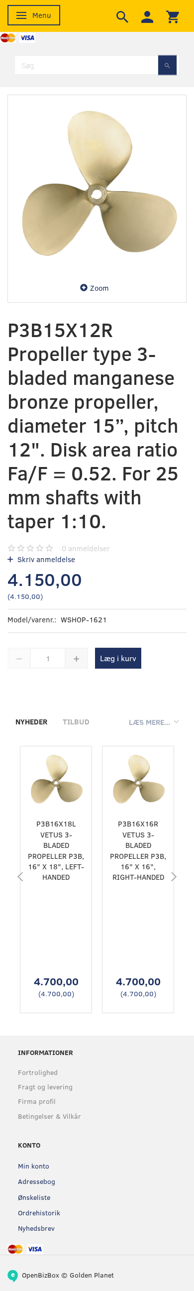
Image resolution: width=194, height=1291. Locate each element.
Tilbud (76, 721)
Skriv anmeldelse (45, 559)
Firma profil (37, 1101)
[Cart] (173, 16)
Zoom (99, 288)
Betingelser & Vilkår (49, 1116)
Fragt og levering (45, 1086)
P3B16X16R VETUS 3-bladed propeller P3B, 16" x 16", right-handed (138, 850)
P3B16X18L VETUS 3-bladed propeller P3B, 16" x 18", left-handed (56, 850)
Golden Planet (92, 1275)
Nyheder (31, 721)
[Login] (147, 16)
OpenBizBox (40, 1275)
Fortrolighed (38, 1072)
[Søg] (167, 65)
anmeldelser (86, 548)
